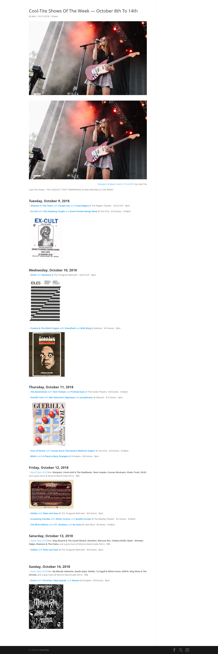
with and (60, 205)
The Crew (171, 6)
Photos (129, 6)
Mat (34, 16)
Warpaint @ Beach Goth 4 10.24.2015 (116, 184)
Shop (160, 6)
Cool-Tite (44, 650)
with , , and (56, 524)
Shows (140, 6)
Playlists (151, 6)
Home (120, 6)
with (41, 274)
